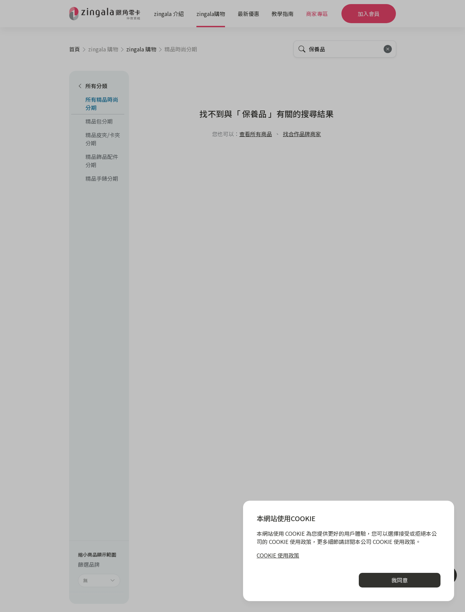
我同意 (399, 580)
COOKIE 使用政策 (278, 555)
